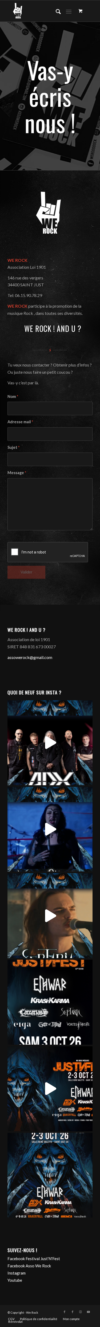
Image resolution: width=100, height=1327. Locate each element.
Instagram (16, 1273)
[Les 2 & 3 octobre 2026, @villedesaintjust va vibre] (50, 1175)
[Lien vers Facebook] (65, 1312)
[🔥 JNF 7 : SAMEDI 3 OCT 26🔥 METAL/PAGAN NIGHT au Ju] (50, 1002)
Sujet (13, 447)
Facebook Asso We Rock (29, 1265)
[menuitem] (55, 11)
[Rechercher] (55, 11)
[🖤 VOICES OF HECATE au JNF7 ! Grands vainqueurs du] (50, 829)
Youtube (14, 1280)
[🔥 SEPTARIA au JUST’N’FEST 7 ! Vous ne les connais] (50, 915)
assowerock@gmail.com (29, 657)
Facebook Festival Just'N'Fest (33, 1258)
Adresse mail (20, 421)
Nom (12, 396)
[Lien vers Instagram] (81, 1312)
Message (16, 472)
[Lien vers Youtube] (89, 1312)
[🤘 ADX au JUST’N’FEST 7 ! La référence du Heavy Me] (50, 742)
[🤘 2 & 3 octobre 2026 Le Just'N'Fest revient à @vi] (50, 1088)
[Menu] (68, 11)
